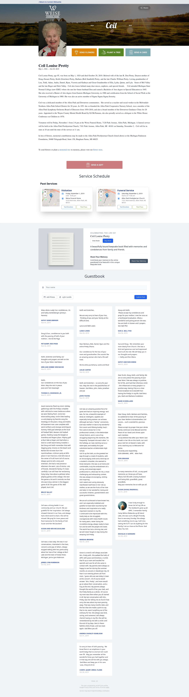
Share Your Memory (139, 261)
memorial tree (64, 149)
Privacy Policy (88, 687)
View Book (96, 241)
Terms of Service (100, 687)
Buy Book (108, 241)
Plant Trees (83, 207)
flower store (97, 149)
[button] (51, 195)
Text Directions (68, 207)
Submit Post (140, 297)
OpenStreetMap (97, 691)
